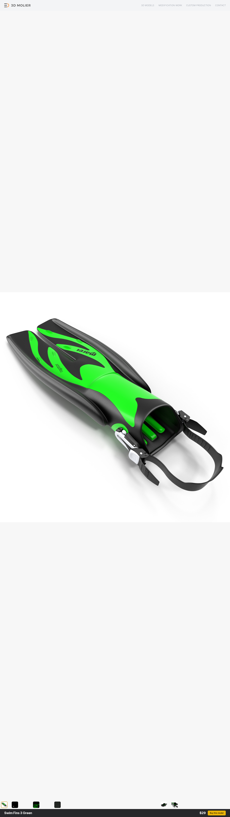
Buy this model (217, 813)
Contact (220, 5)
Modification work (170, 5)
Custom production (198, 5)
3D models (147, 5)
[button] (6, 805)
